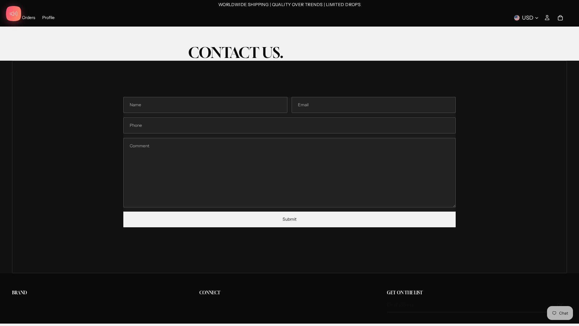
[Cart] (560, 17)
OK (560, 305)
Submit (289, 219)
